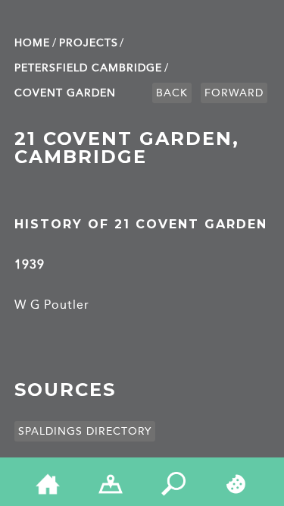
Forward (234, 92)
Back (172, 92)
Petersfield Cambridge (88, 67)
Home (32, 42)
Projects (88, 42)
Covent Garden (65, 92)
